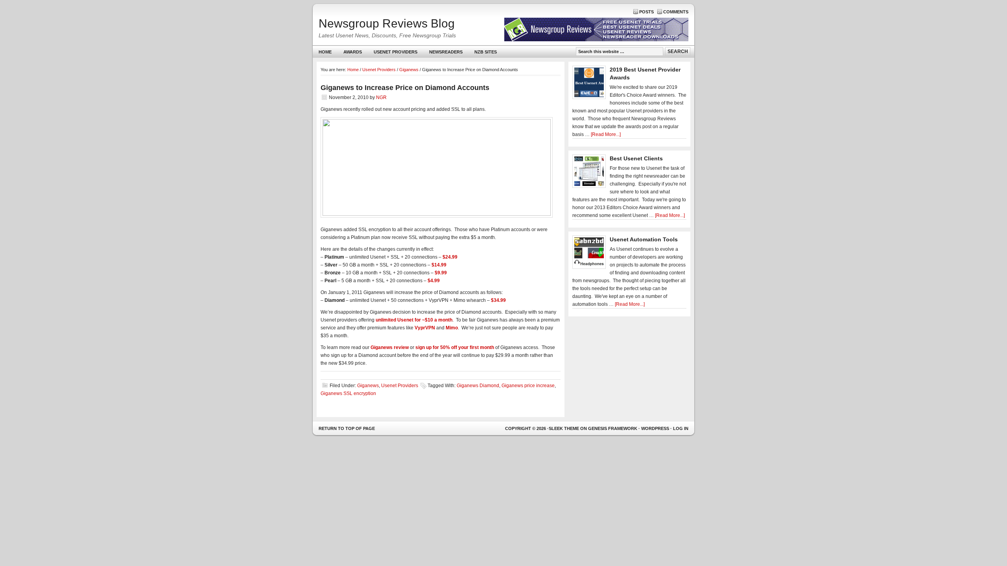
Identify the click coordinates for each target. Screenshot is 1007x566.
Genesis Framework (612, 428)
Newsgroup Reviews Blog (387, 23)
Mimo (452, 328)
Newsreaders (443, 54)
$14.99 (439, 265)
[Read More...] (606, 134)
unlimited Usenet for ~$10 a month (414, 320)
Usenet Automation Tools (644, 239)
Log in (680, 428)
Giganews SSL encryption (348, 393)
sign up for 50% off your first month (454, 347)
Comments (675, 11)
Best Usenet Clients (636, 158)
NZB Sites (482, 54)
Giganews (368, 385)
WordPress (655, 428)
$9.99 (441, 273)
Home (325, 52)
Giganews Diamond (478, 385)
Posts (646, 11)
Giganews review (390, 347)
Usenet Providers (392, 54)
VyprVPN (425, 328)
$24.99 (450, 257)
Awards (352, 52)
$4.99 (434, 280)
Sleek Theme (564, 428)
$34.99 (498, 300)
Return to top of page (347, 428)
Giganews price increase (528, 385)
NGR (381, 97)
